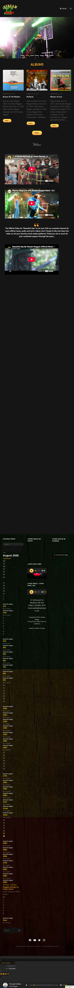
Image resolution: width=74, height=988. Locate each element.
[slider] (43, 593)
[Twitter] (6, 974)
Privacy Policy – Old (38, 946)
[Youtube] (3, 974)
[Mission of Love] (60, 80)
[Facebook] (1, 974)
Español (31, 628)
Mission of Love (56, 97)
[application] (37, 573)
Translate (12, 968)
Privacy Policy (32, 621)
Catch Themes (54, 946)
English (37, 628)
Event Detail (9, 400)
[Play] (31, 571)
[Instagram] (8, 974)
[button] (22, 55)
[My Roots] (37, 80)
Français (42, 628)
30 (4, 836)
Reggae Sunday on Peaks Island (10, 888)
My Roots (30, 97)
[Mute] (61, 985)
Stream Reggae (29, 946)
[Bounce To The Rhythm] (13, 80)
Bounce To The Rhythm (11, 97)
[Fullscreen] (44, 571)
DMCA (38, 621)
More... (8, 121)
